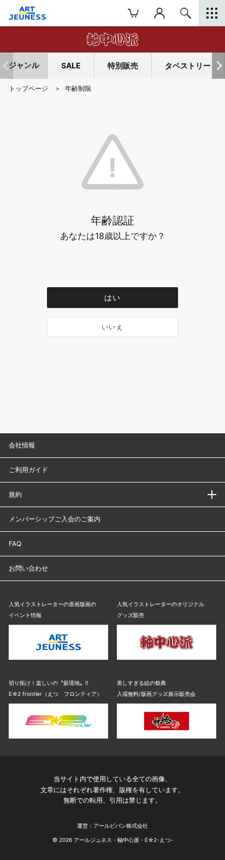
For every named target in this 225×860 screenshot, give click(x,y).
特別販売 (123, 65)
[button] (218, 66)
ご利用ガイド (28, 470)
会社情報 (22, 445)
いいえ (112, 327)
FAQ (15, 543)
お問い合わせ (28, 568)
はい (112, 297)
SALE (71, 65)
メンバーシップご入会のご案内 (54, 519)
